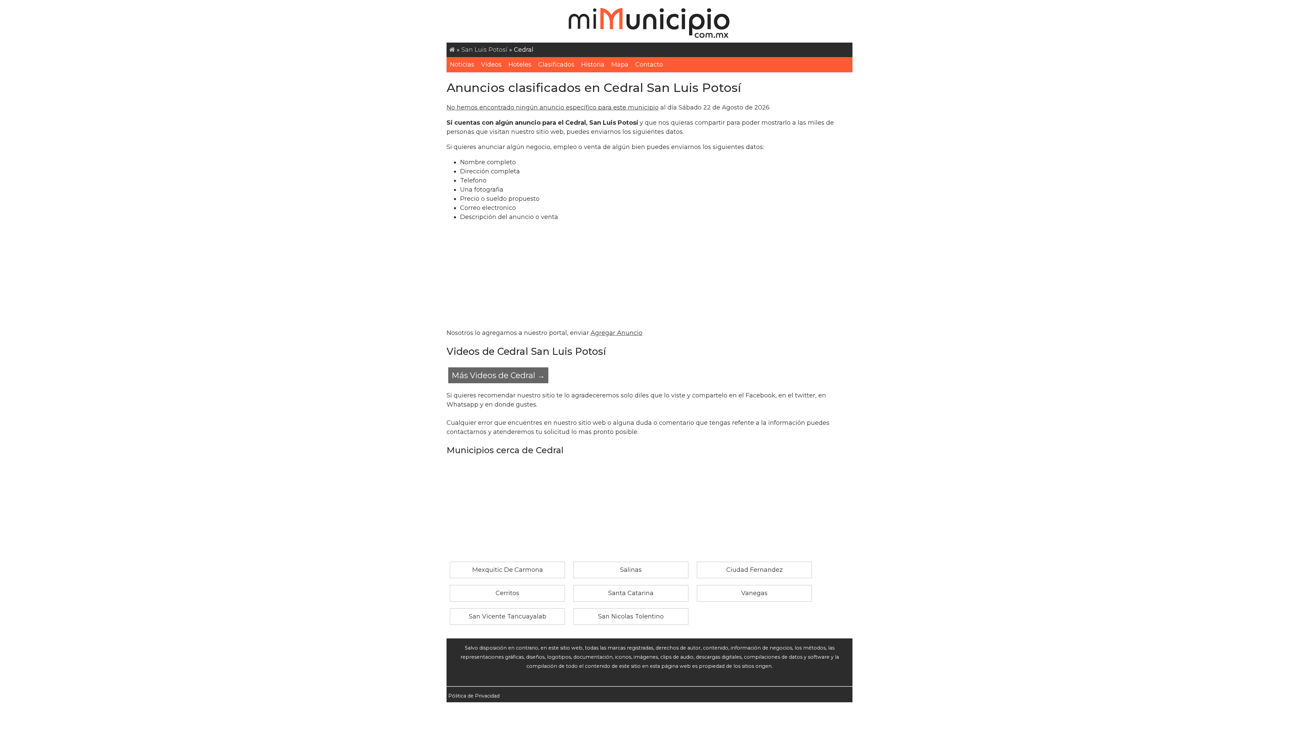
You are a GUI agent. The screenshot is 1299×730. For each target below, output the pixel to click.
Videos (491, 64)
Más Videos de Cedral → (498, 375)
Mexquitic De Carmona (507, 570)
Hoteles (519, 64)
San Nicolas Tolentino (631, 616)
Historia (593, 64)
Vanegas (754, 593)
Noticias (462, 64)
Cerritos (507, 593)
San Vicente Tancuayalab (507, 616)
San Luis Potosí (484, 49)
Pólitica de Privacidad (474, 696)
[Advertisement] (649, 275)
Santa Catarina (631, 593)
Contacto (649, 64)
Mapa (620, 64)
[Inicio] (452, 49)
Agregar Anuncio (616, 333)
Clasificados (556, 64)
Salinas (631, 570)
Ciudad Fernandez (754, 570)
